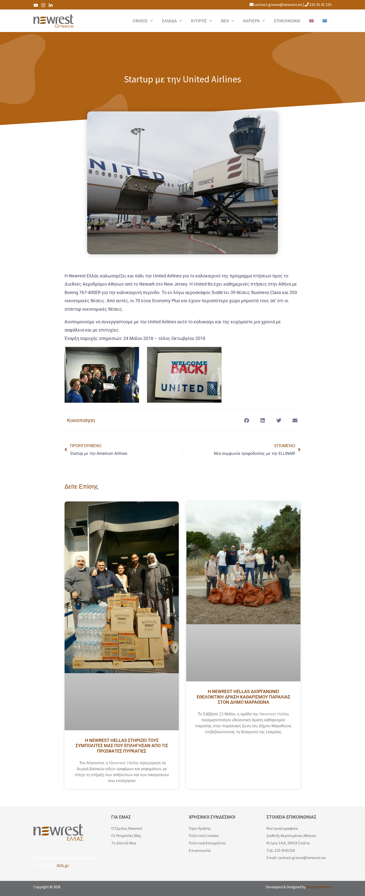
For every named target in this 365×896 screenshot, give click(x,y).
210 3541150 (284, 850)
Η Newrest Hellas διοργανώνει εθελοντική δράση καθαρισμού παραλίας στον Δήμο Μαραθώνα (243, 697)
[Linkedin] (50, 5)
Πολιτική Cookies (204, 835)
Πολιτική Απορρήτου (207, 842)
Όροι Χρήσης (200, 828)
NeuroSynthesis (318, 887)
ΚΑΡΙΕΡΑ (251, 21)
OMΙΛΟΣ (140, 21)
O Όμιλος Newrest (127, 828)
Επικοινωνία (200, 850)
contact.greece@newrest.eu (278, 4)
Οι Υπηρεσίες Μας (126, 835)
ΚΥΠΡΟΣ (199, 21)
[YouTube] (36, 5)
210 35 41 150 (320, 4)
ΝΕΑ (225, 21)
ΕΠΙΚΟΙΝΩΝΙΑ (287, 21)
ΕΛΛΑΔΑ (169, 21)
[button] (246, 420)
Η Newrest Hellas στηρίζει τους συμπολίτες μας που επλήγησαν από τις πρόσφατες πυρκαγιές (121, 746)
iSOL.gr (63, 865)
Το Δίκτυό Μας (123, 842)
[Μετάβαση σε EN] (311, 21)
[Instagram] (43, 5)
